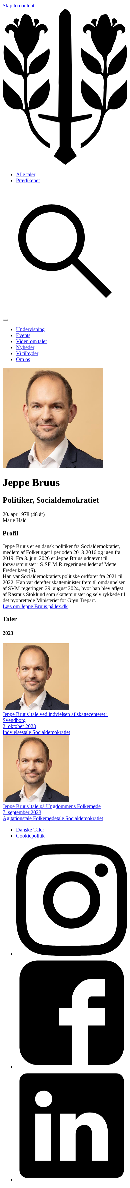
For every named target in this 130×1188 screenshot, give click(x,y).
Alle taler (25, 174)
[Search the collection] (65, 312)
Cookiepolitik (30, 836)
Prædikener (28, 180)
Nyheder (25, 347)
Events (23, 335)
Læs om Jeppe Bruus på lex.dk (35, 606)
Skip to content (18, 5)
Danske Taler (30, 830)
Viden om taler (31, 341)
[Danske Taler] (65, 163)
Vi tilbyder (27, 353)
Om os (23, 359)
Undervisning (30, 329)
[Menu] (5, 320)
